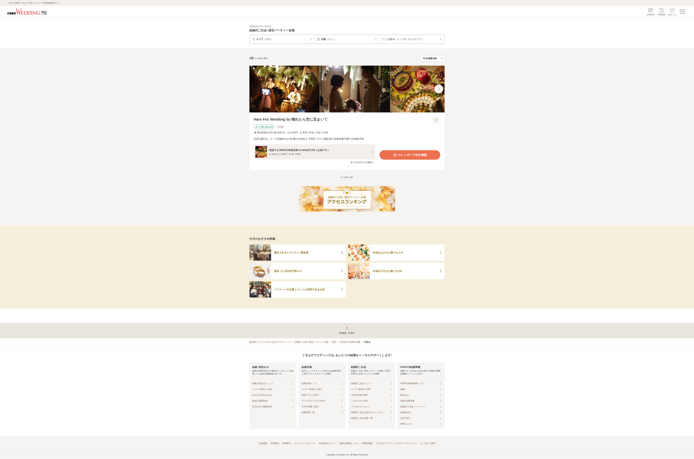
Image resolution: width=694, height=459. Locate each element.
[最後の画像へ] (438, 89)
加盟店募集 (367, 443)
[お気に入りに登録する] (436, 120)
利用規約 (275, 443)
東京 (334, 342)
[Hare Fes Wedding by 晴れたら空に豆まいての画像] (347, 89)
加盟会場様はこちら (349, 443)
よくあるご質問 (427, 443)
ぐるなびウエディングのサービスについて (396, 443)
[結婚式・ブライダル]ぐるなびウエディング (270, 342)
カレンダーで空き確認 (412, 154)
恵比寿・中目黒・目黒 (350, 342)
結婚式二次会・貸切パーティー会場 (311, 342)
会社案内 (263, 443)
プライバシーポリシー (305, 443)
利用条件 (286, 443)
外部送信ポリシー (327, 443)
